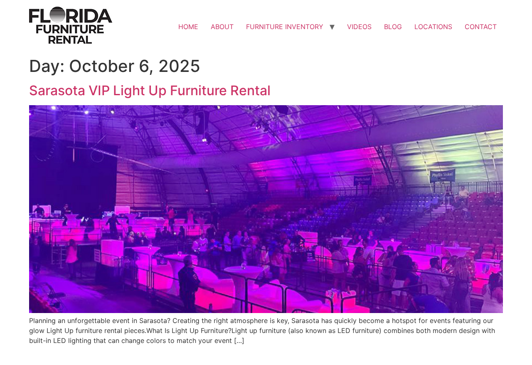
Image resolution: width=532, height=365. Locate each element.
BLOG (393, 26)
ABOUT (222, 26)
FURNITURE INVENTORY (284, 26)
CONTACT (481, 26)
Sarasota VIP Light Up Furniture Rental (150, 90)
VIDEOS (359, 26)
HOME (188, 26)
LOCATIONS (433, 26)
